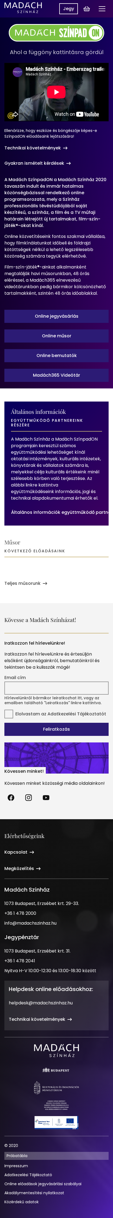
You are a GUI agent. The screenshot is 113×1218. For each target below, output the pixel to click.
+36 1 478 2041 (19, 961)
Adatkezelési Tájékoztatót (76, 714)
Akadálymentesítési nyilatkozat (34, 1193)
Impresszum (16, 1166)
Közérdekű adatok (21, 1202)
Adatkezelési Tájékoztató (28, 1175)
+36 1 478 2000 (20, 913)
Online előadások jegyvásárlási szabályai (42, 1184)
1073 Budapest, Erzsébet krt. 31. (37, 951)
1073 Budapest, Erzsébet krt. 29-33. (41, 903)
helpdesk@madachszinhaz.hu (41, 1003)
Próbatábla (17, 1155)
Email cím (15, 677)
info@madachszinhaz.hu (30, 923)
